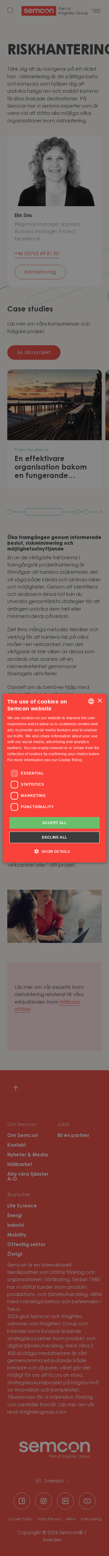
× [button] (99, 701)
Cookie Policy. (70, 760)
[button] (54, 851)
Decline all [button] (54, 837)
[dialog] (54, 778)
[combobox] (91, 701)
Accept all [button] (54, 822)
